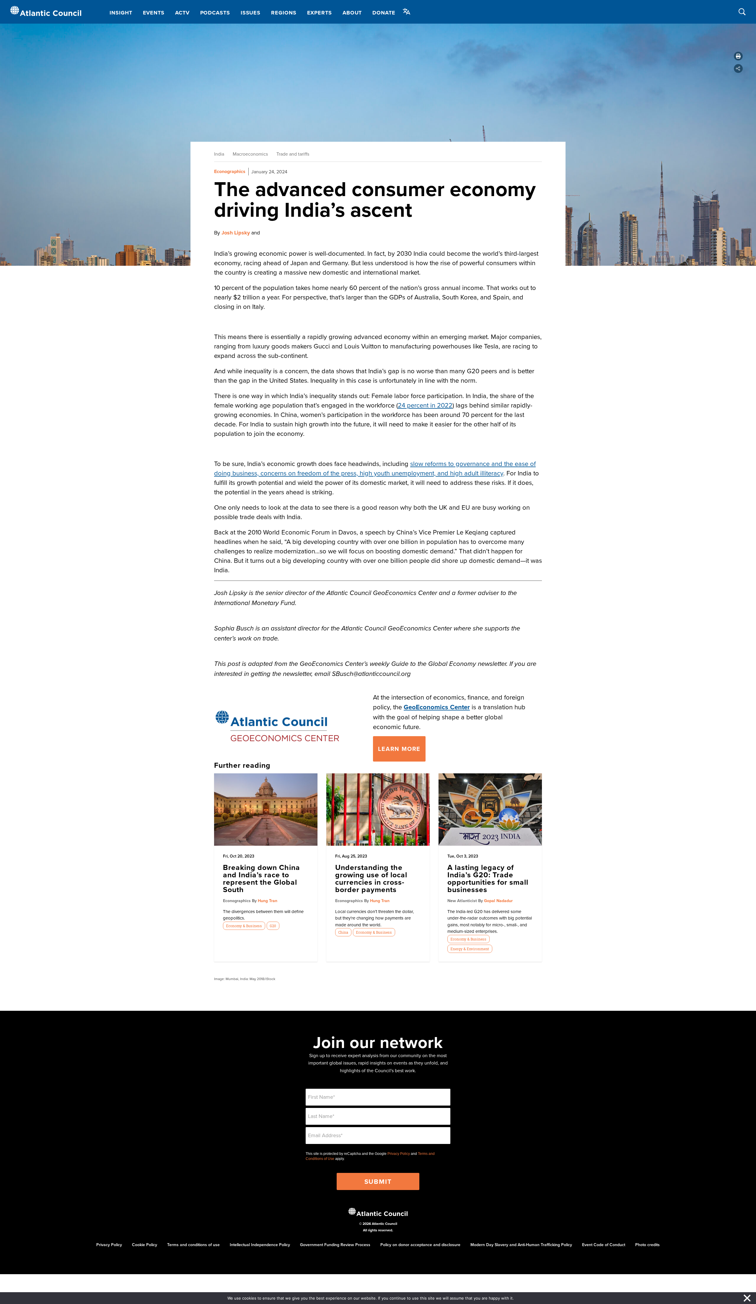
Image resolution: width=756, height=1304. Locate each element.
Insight (121, 13)
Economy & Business (244, 925)
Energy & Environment (469, 948)
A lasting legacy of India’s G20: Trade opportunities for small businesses (487, 878)
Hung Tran (267, 901)
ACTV (182, 13)
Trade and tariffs (292, 154)
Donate (383, 13)
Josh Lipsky (235, 233)
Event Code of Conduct (603, 1245)
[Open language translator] (406, 11)
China (343, 932)
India (219, 154)
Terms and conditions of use (193, 1245)
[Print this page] (738, 56)
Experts (319, 13)
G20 (273, 925)
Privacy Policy (398, 1154)
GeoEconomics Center (437, 707)
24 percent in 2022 (425, 405)
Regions (283, 13)
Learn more (399, 748)
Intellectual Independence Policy (260, 1245)
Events (153, 13)
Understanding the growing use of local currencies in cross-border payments (371, 878)
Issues (250, 13)
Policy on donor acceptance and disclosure (420, 1245)
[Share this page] (738, 68)
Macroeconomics (250, 154)
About (352, 13)
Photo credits (647, 1245)
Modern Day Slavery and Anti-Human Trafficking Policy (521, 1245)
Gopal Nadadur (498, 901)
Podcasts (215, 13)
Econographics (229, 171)
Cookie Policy (144, 1245)
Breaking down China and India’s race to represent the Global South (261, 878)
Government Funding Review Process (335, 1245)
